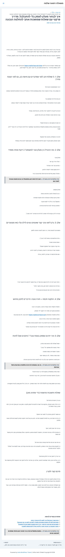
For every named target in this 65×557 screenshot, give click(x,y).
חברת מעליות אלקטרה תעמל (37, 315)
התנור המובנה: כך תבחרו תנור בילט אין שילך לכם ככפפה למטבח (40, 526)
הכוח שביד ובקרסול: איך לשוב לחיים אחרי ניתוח (45, 520)
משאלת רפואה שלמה (53, 3)
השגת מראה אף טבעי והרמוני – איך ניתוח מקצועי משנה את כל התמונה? (38, 524)
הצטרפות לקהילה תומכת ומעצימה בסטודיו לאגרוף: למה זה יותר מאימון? (38, 522)
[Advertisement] (32, 36)
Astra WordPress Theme (24, 552)
